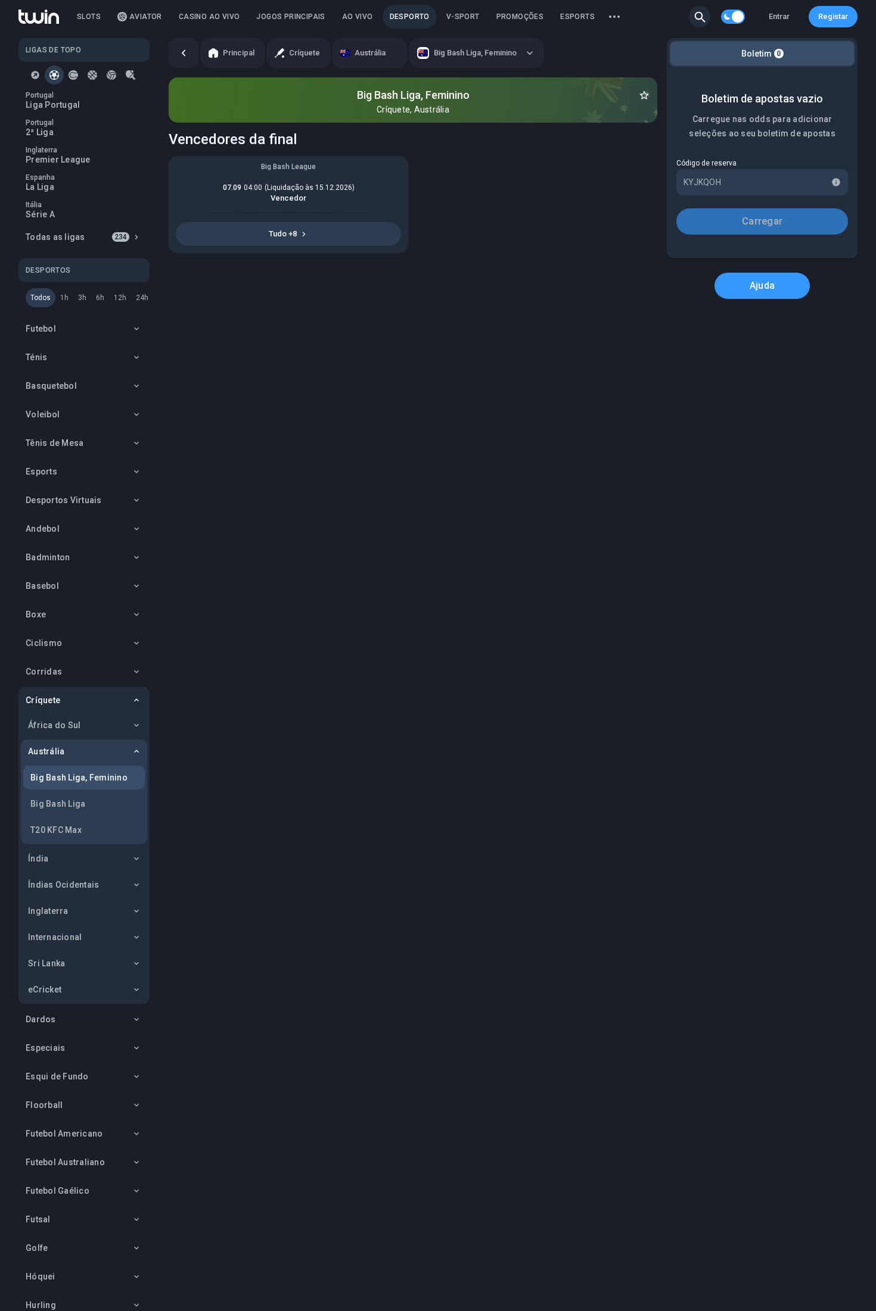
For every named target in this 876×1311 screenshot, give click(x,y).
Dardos (41, 1019)
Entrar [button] (779, 16)
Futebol (41, 328)
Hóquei (40, 1276)
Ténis (36, 357)
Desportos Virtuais (64, 500)
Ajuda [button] (762, 285)
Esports (41, 471)
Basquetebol (51, 386)
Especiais (45, 1048)
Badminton (48, 557)
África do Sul (54, 725)
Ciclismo (44, 643)
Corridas (44, 671)
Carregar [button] (762, 221)
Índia (38, 858)
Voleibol (43, 414)
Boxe (36, 614)
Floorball (44, 1105)
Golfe (37, 1248)
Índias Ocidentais (63, 884)
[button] (699, 16)
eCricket (44, 989)
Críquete (43, 700)
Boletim (761, 53)
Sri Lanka (46, 963)
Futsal (38, 1219)
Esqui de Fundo (57, 1076)
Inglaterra (48, 911)
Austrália (46, 751)
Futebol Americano (64, 1133)
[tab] (35, 75)
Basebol (42, 586)
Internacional (55, 937)
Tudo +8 (283, 233)
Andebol (43, 528)
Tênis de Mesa (54, 443)
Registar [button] (833, 16)
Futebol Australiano (65, 1162)
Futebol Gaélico (57, 1190)
